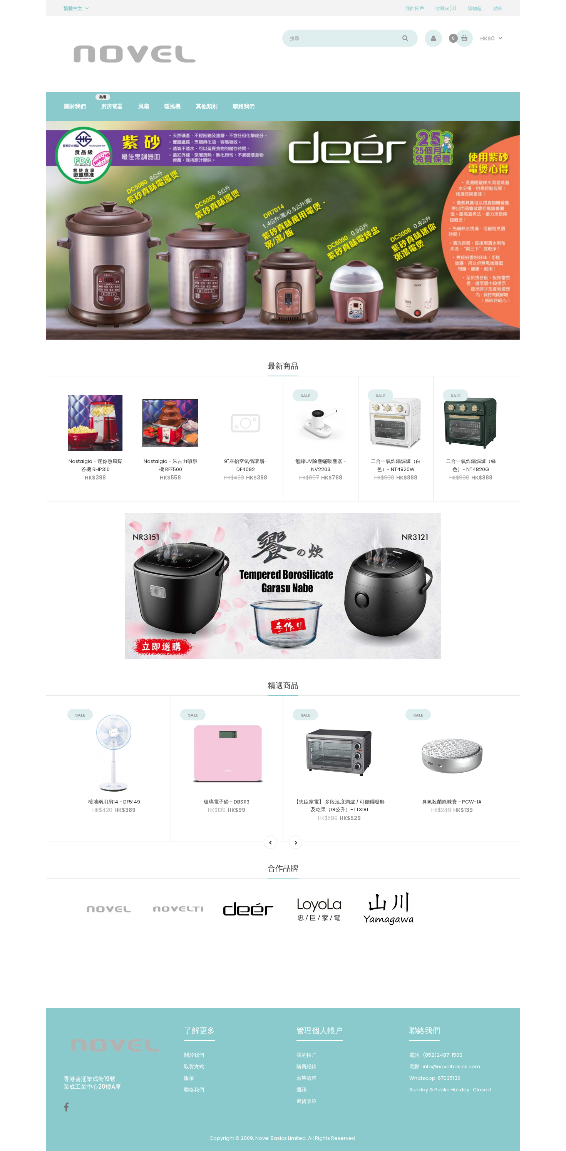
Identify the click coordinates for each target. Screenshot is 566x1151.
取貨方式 (194, 1066)
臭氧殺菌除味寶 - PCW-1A (452, 801)
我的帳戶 (414, 8)
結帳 (497, 8)
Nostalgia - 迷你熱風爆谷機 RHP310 (95, 465)
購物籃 (475, 8)
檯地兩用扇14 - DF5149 (114, 801)
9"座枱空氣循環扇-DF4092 (245, 465)
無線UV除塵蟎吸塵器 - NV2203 (320, 465)
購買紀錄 (306, 1066)
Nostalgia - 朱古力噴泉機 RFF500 (171, 465)
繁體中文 (73, 8)
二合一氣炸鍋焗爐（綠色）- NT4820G (471, 465)
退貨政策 (306, 1101)
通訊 (301, 1089)
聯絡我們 (194, 1089)
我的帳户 (306, 1055)
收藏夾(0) (445, 8)
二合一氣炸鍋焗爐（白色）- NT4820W (396, 465)
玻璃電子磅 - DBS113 (227, 801)
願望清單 (306, 1078)
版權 (189, 1078)
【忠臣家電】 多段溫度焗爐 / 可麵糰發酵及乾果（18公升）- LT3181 (339, 806)
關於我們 (194, 1055)
